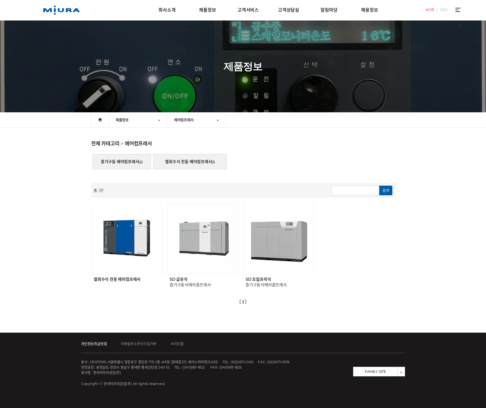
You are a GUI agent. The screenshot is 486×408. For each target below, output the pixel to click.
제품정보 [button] (122, 120)
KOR (430, 10)
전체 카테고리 (105, 144)
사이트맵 (176, 343)
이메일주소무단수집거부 (138, 343)
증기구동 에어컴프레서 (122, 161)
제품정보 (207, 10)
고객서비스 (248, 10)
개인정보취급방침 (94, 343)
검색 (385, 190)
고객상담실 (288, 10)
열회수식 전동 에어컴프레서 (190, 161)
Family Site (375, 371)
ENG (444, 10)
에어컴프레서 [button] (184, 120)
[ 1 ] (243, 301)
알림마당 (328, 10)
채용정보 (369, 10)
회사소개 (166, 10)
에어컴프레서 (138, 144)
